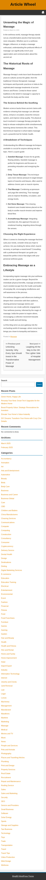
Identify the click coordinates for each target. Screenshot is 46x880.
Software (4, 813)
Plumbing (5, 761)
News (3, 742)
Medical (4, 730)
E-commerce (6, 574)
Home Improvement (9, 658)
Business (4, 491)
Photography (6, 753)
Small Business (7, 809)
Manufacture (6, 710)
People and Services (9, 746)
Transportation (7, 845)
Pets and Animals (8, 750)
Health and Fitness (8, 646)
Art (2, 467)
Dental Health (6, 554)
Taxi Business (6, 829)
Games (4, 626)
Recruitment (6, 777)
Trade (3, 841)
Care (3, 502)
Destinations (6, 562)
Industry (4, 670)
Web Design (6, 861)
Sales (3, 789)
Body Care (5, 486)
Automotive (5, 475)
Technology (5, 833)
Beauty (4, 479)
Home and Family (8, 654)
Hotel (3, 662)
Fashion (4, 602)
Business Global (7, 498)
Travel (3, 849)
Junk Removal (7, 686)
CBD (3, 506)
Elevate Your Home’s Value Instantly (15, 414)
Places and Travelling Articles (13, 758)
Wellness (4, 865)
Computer (5, 526)
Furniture (4, 622)
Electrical (4, 586)
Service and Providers (10, 805)
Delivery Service (7, 550)
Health (3, 642)
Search (4, 380)
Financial (4, 606)
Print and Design (7, 765)
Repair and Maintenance (11, 781)
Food (3, 614)
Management (6, 706)
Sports (3, 821)
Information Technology (10, 674)
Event (3, 598)
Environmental (7, 594)
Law (2, 690)
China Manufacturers (9, 514)
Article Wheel (23, 4)
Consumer (5, 542)
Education (5, 578)
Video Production (8, 857)
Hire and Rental (7, 650)
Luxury (3, 698)
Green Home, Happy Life (11, 397)
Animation (5, 463)
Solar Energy (6, 817)
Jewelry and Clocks (9, 682)
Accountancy (6, 459)
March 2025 (5, 443)
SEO (3, 801)
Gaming (4, 630)
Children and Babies (9, 510)
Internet (4, 678)
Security (4, 797)
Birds (3, 483)
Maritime (4, 718)
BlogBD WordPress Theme (23, 876)
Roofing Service (7, 785)
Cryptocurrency (7, 546)
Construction (6, 534)
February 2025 (7, 447)
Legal (3, 694)
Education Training (8, 582)
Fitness (4, 610)
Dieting (4, 566)
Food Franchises (8, 618)
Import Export (6, 666)
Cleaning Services (8, 518)
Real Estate (5, 773)
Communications (8, 522)
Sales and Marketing (9, 793)
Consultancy (6, 538)
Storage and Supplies (9, 825)
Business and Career (9, 495)
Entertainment (6, 590)
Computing (5, 530)
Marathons (5, 714)
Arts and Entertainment (10, 471)
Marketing (5, 722)
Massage (13, 336)
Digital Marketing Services (11, 570)
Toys (3, 837)
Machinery (5, 702)
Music (3, 738)
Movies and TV (7, 734)
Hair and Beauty (7, 638)
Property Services (8, 770)
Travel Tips (5, 853)
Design (4, 558)
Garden (4, 634)
